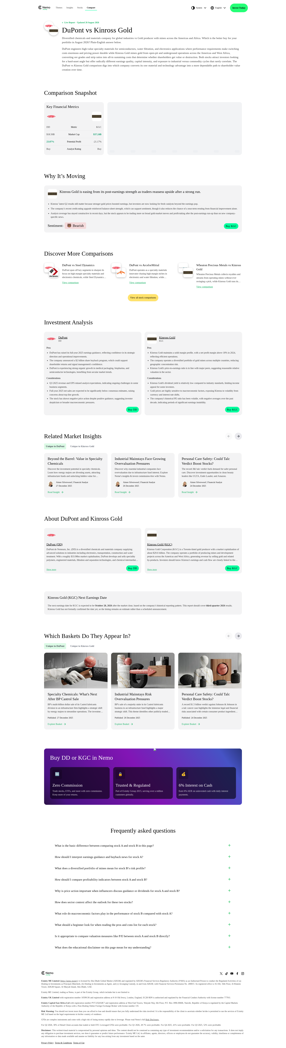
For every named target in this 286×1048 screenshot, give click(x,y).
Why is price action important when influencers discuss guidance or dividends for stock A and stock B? (117, 890)
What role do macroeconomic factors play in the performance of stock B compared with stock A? (113, 913)
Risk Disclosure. (152, 1020)
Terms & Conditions (63, 1043)
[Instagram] (243, 973)
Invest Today (238, 8)
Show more (51, 569)
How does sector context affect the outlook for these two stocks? (94, 902)
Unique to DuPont (55, 446)
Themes (59, 8)
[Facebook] (237, 973)
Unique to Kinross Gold (82, 446)
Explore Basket (55, 724)
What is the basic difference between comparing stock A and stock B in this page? (104, 845)
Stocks (80, 8)
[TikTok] (226, 973)
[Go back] (228, 436)
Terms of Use (78, 1043)
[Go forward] (238, 436)
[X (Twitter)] (221, 973)
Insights (69, 8)
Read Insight (54, 492)
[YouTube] (232, 973)
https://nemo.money (69, 981)
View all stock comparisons (143, 297)
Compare (91, 8)
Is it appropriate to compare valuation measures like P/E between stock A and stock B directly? (112, 936)
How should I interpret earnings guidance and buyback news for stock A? (99, 857)
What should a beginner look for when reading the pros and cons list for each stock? (105, 924)
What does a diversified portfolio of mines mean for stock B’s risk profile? (100, 868)
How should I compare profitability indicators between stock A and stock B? (101, 879)
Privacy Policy (47, 1043)
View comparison (70, 282)
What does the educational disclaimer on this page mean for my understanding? (103, 947)
